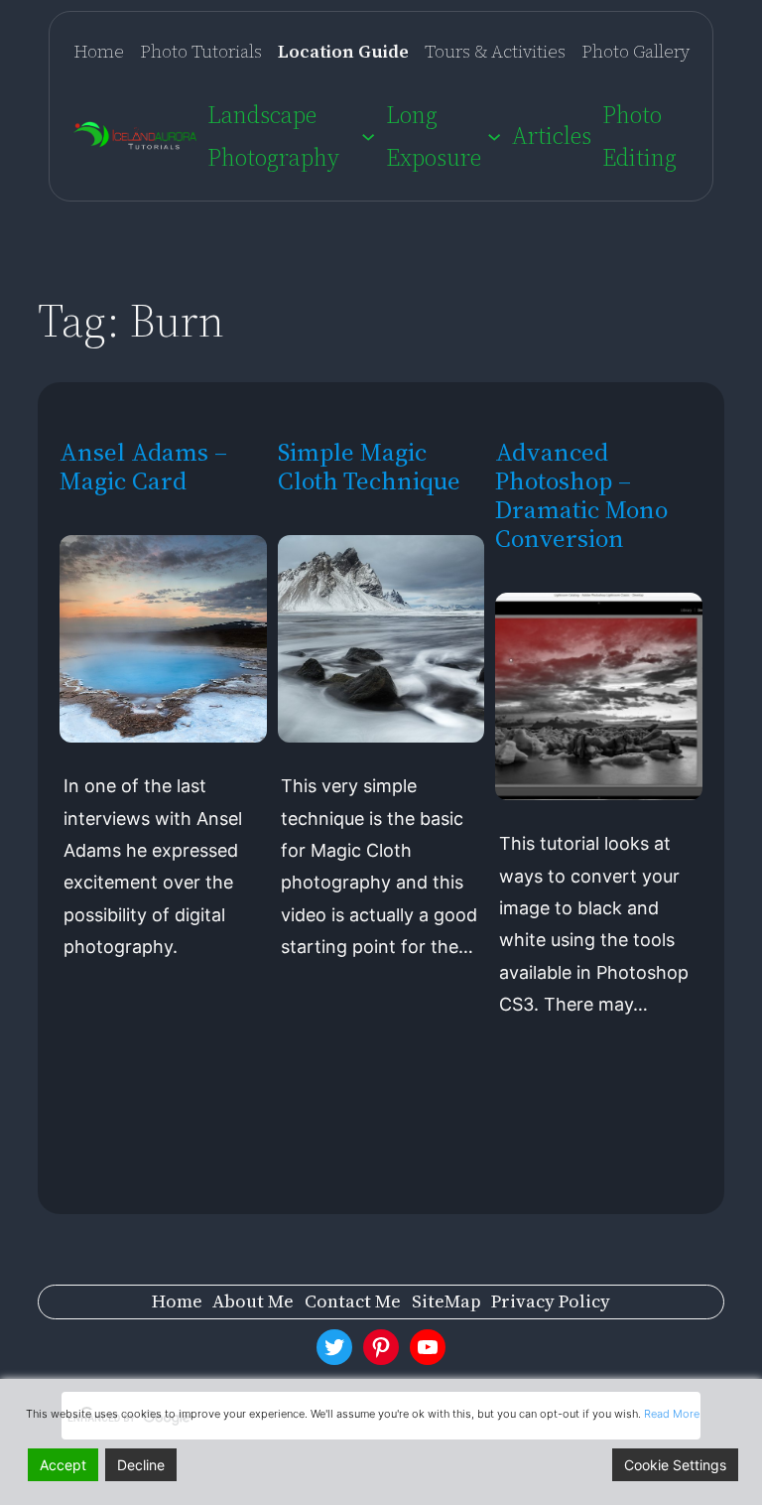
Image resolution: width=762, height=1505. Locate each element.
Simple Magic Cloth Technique (369, 466)
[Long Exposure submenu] (494, 136)
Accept (63, 1464)
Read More (671, 1414)
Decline (141, 1464)
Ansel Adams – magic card (143, 466)
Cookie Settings (675, 1464)
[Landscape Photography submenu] (368, 136)
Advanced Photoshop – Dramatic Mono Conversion (581, 495)
